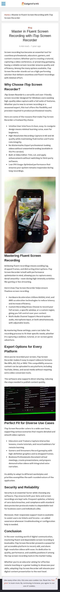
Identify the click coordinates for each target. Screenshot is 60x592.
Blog (30, 27)
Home (7, 14)
